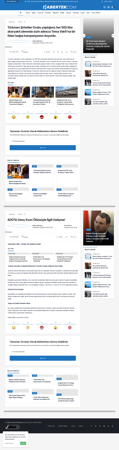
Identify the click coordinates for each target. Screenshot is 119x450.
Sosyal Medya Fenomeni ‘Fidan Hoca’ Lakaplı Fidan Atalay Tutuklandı (97, 46)
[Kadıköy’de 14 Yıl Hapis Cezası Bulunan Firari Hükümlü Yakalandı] (67, 381)
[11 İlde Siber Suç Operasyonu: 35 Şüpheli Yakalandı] (42, 381)
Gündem (48, 13)
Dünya (28, 13)
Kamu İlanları (96, 13)
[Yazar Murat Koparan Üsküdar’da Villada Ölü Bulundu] (98, 73)
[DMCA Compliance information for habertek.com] (12, 427)
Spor (88, 13)
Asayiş (20, 214)
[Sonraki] (22, 2)
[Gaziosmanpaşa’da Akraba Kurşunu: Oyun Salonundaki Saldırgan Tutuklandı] (98, 83)
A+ (62, 52)
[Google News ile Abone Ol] (14, 52)
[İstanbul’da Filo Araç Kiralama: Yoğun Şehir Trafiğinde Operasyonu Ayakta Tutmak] (67, 175)
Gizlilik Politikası (9, 443)
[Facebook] (91, 425)
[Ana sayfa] (20, 12)
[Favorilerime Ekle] (54, 52)
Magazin (55, 13)
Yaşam (82, 13)
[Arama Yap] (104, 7)
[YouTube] (104, 425)
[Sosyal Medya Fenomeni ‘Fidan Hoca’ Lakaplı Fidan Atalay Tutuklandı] (98, 35)
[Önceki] (19, 2)
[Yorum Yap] (58, 52)
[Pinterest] (112, 425)
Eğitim (34, 13)
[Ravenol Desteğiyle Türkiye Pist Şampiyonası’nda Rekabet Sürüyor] (18, 193)
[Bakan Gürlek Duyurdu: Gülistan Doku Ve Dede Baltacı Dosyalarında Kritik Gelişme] (18, 381)
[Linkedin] (108, 425)
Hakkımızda (51, 426)
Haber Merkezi (37, 41)
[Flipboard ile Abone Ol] (24, 52)
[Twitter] (95, 425)
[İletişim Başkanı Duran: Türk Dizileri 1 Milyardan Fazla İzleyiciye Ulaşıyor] (98, 92)
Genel (20, 22)
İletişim (81, 426)
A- (66, 52)
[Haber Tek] (59, 7)
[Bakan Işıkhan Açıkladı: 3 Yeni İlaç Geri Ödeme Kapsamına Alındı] (98, 64)
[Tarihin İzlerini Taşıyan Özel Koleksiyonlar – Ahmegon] (67, 193)
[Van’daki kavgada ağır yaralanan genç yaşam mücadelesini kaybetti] (98, 101)
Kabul (23, 443)
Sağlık (62, 13)
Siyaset (68, 13)
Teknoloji (76, 13)
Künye (73, 426)
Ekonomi (40, 13)
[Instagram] (99, 425)
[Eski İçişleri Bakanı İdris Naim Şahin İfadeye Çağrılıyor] (18, 396)
